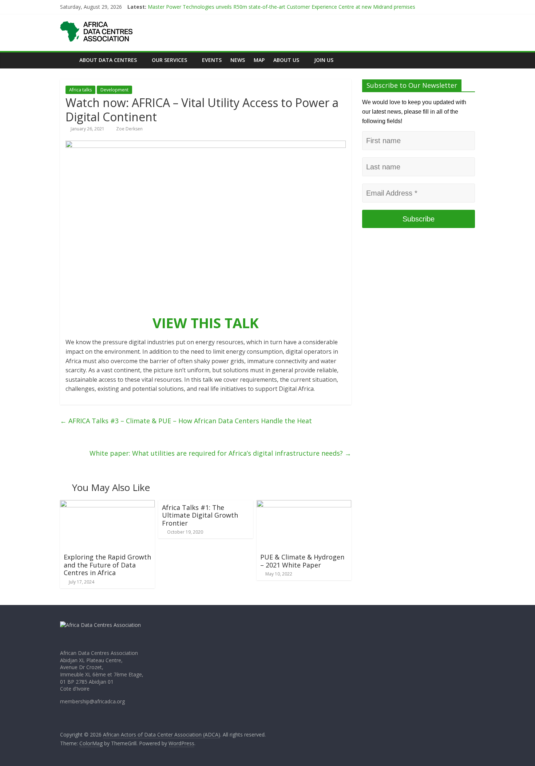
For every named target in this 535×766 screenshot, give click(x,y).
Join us (323, 59)
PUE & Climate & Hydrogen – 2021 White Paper (302, 561)
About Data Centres (108, 59)
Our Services (169, 59)
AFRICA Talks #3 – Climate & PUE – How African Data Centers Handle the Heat (186, 420)
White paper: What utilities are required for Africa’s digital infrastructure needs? (220, 453)
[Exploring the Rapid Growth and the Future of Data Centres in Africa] (107, 504)
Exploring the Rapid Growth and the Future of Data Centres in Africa (107, 565)
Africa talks (80, 90)
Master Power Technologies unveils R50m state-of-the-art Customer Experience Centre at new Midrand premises (282, 9)
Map (259, 59)
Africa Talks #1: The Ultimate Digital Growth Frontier (200, 515)
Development (114, 90)
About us (286, 59)
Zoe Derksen (129, 129)
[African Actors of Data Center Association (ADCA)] (67, 59)
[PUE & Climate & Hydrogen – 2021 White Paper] (304, 504)
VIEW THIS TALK (205, 322)
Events (212, 59)
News (237, 59)
